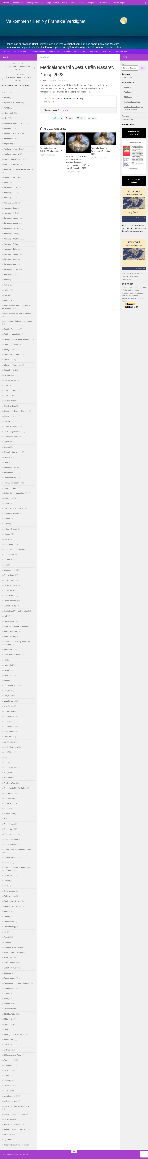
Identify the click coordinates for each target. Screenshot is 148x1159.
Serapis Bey (9, 1004)
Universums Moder (11, 1101)
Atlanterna (8, 300)
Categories (126, 74)
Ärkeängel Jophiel (11, 223)
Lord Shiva (8, 752)
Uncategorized (9, 1096)
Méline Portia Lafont (12, 803)
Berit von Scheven (11, 344)
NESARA (7, 863)
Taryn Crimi (8, 1070)
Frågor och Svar (10, 488)
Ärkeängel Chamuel (12, 208)
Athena (7, 295)
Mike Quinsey (9, 814)
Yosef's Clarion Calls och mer (15, 1145)
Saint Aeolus (9, 958)
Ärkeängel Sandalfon (12, 259)
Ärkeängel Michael (11, 244)
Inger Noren (8, 544)
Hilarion (7, 534)
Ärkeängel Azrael (10, 203)
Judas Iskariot (9, 606)
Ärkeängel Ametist (11, 187)
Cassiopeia (8, 396)
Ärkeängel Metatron (11, 239)
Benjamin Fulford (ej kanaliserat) (16, 339)
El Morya (7, 457)
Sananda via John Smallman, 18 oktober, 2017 (100, 151)
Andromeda (8, 139)
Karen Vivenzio (10, 621)
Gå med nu (49, 102)
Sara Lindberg (9, 988)
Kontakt (65, 3)
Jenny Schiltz (9, 596)
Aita (5, 118)
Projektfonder (9, 922)
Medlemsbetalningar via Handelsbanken (133, 108)
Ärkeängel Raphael (11, 254)
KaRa (6, 616)
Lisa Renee (8, 706)
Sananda (44, 57)
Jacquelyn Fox (9, 570)
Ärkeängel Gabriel (11, 218)
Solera (6, 1045)
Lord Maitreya (9, 742)
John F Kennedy (10, 601)
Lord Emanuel (9, 726)
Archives (125, 116)
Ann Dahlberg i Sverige (13, 159)
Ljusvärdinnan (9, 716)
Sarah (6, 993)
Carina (6, 385)
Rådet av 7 (8, 942)
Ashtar (6, 290)
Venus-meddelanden (12, 1124)
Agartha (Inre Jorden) (12, 103)
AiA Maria (8, 108)
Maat (6, 762)
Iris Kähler (8, 560)
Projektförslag (104, 3)
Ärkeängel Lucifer (11, 234)
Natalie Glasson (10, 857)
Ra (5, 932)
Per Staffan (48, 80)
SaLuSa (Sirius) (10, 968)
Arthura (7, 280)
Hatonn (7, 524)
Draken (7, 447)
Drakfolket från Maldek (12, 452)
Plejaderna (8, 911)
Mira (5, 819)
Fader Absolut (9, 478)
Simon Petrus (9, 1024)
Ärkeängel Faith (10, 213)
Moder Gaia (8, 829)
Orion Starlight (9, 891)
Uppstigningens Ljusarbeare (15, 1114)
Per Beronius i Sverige (12, 906)
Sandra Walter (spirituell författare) (17, 983)
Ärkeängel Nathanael (12, 249)
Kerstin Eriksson (10, 632)
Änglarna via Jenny (11, 154)
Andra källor (8, 128)
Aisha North (8, 113)
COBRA (7, 421)
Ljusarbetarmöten (11, 711)
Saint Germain (9, 963)
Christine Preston (10, 416)
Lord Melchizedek (11, 747)
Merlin (6, 809)
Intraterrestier (9, 555)
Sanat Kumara (9, 978)
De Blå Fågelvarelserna (13, 432)
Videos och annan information (15, 1129)
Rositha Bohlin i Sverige (13, 952)
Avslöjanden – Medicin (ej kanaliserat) (18, 313)
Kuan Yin (7, 675)
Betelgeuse (8, 350)
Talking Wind (9, 1065)
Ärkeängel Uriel (10, 264)
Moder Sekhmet (10, 834)
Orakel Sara (8, 876)
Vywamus (8, 1140)
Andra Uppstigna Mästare (14, 133)
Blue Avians (8, 360)
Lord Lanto (8, 737)
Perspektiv (91, 3)
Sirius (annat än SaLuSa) (14, 1034)
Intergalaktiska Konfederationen (16, 549)
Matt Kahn (8, 778)
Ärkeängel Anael (10, 193)
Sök (123, 64)
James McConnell (11, 585)
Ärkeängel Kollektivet (12, 229)
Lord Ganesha (9, 732)
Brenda (7, 375)
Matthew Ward (9, 783)
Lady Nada (8, 691)
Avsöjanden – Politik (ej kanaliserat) (18, 321)
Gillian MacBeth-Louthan (13, 508)
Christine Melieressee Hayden (15, 411)
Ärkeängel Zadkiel (11, 269)
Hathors (7, 519)
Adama (7, 98)
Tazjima (7, 1075)
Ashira (6, 285)
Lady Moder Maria (11, 685)
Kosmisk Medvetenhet (12, 655)
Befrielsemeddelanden (13, 334)
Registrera (128, 92)
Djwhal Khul (9, 442)
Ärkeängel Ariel (10, 198)
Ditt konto (128, 97)
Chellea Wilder (10, 401)
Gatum (6, 503)
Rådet (6, 937)
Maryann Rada (9, 773)
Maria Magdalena (11, 767)
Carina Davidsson (11, 391)
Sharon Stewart (10, 1009)
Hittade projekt (119, 3)
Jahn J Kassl (9, 575)
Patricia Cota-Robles (12, 901)
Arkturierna (8, 275)
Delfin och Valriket (11, 437)
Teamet (7, 1081)
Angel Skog (8, 144)
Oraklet (7, 881)
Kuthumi (7, 680)
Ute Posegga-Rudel (11, 1119)
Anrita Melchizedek (11, 177)
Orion (6, 886)
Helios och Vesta (10, 529)
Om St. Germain (77, 3)
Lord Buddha (9, 721)
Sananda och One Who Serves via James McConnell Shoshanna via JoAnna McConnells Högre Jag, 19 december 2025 (77, 162)
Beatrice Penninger (11, 329)
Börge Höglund (10, 370)
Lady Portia (8, 696)
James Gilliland (10, 580)
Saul (6, 999)
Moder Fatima (9, 824)
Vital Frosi (8, 1135)
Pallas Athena (9, 896)
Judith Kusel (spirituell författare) (16, 611)
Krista (6, 660)
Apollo (6, 182)
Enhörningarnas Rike (12, 467)
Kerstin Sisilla (9, 637)
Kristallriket (8, 665)
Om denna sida (18, 3)
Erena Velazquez (10, 473)
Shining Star (9, 1019)
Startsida (5, 3)
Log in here (64, 110)
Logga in (127, 87)
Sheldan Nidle (9, 1014)
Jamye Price (9, 590)
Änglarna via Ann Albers (13, 149)
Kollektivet (8, 650)
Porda (6, 917)
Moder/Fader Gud (11, 839)
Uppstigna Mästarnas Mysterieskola (18, 1106)
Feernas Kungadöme (12, 483)
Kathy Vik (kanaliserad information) (17, 626)
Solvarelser (8, 1050)
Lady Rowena (9, 701)
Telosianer (8, 1086)
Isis (5, 565)
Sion (6, 1029)
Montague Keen (10, 844)
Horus (6, 539)
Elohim (7, 462)
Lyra (5, 757)
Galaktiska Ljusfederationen (15, 493)
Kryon (6, 670)
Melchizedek (9, 798)
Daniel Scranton (10, 426)
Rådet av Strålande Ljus (13, 947)
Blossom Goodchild (11, 355)
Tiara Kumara (9, 1091)
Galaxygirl (8, 498)
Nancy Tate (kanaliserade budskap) (17, 849)
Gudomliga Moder (11, 514)
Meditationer (9, 793)
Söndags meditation (35, 3)
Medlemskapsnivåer (132, 102)
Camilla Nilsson (10, 380)
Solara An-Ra (9, 1040)
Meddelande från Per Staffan (15, 788)
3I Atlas (7, 92)
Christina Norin (10, 406)
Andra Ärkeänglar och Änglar (15, 123)
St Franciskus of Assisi (12, 1055)
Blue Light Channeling (12, 365)
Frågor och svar (52, 3)
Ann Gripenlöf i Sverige (13, 164)
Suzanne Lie (9, 1060)
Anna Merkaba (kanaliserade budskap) (19, 169)
